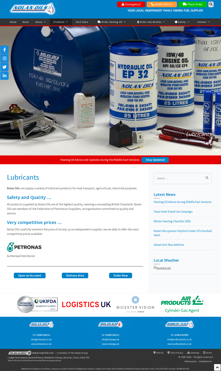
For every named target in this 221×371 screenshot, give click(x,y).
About (38, 21)
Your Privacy (176, 352)
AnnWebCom (205, 361)
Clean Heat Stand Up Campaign (173, 211)
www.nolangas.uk (110, 344)
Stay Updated (155, 160)
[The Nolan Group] (20, 352)
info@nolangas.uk (110, 339)
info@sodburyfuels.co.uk (179, 339)
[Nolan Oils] (41, 329)
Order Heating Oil (111, 21)
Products (59, 21)
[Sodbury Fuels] (179, 329)
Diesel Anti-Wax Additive (169, 245)
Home (13, 21)
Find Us (159, 352)
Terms (208, 352)
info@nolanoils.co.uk (41, 339)
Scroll (217, 367)
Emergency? (132, 4)
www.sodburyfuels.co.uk (179, 344)
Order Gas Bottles (150, 21)
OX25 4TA (84, 357)
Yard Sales (82, 21)
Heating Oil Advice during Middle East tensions (183, 202)
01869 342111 (163, 4)
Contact (202, 21)
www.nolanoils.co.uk (41, 344)
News (26, 21)
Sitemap (194, 352)
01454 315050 (181, 335)
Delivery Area (75, 275)
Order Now (120, 275)
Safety (181, 21)
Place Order (195, 4)
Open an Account (29, 275)
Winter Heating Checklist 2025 (172, 221)
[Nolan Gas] (110, 329)
